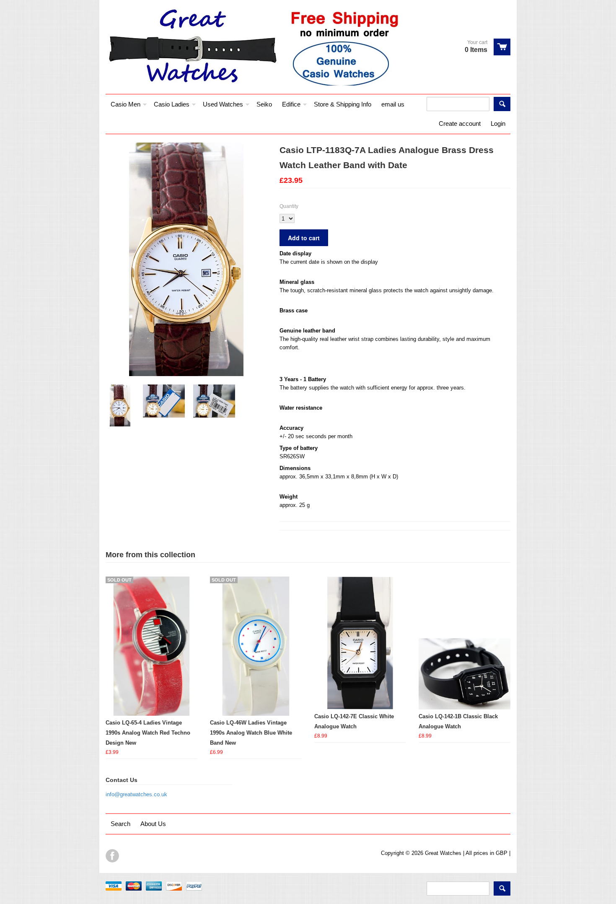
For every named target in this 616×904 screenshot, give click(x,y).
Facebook (112, 855)
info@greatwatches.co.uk (136, 794)
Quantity (289, 206)
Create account (460, 123)
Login (498, 123)
